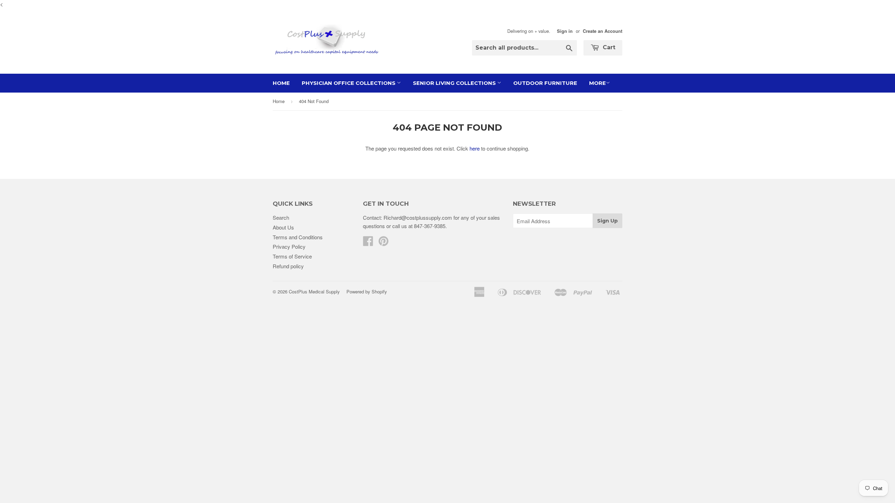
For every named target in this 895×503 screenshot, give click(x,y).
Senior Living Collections (455, 83)
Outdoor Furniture (545, 83)
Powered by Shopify (366, 291)
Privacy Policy (289, 246)
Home (281, 83)
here (475, 148)
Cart (608, 47)
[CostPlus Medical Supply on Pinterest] (383, 243)
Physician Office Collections (349, 83)
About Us (283, 227)
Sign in (565, 31)
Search (281, 217)
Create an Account (602, 31)
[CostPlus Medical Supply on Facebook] (368, 243)
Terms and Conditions (298, 237)
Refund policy (288, 266)
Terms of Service (292, 256)
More (597, 83)
